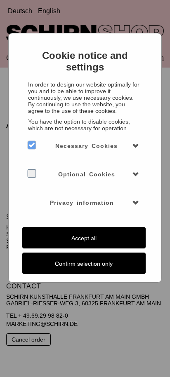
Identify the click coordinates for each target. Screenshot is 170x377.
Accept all (84, 238)
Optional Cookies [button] (86, 174)
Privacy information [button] (82, 202)
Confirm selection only (84, 263)
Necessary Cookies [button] (86, 146)
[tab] (84, 146)
